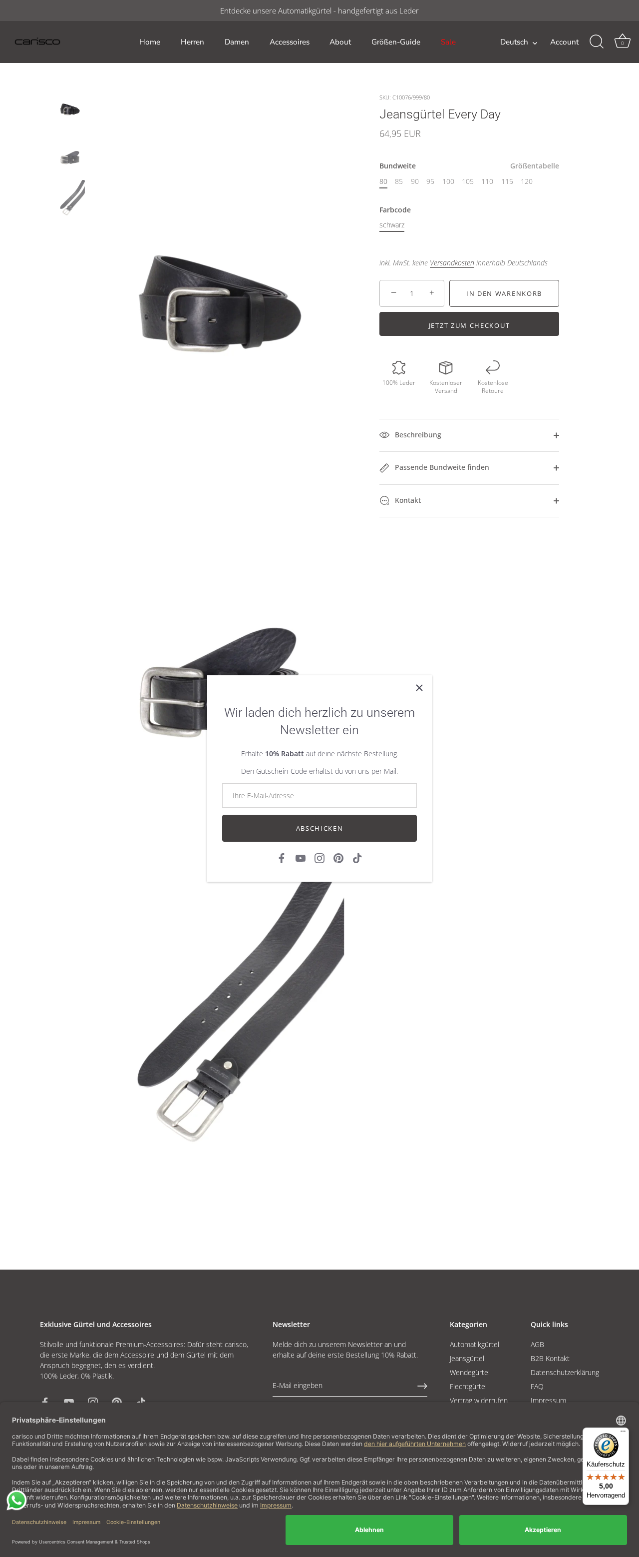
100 (448, 181)
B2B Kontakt (550, 1358)
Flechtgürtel (468, 1386)
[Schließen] (419, 688)
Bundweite (469, 166)
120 (527, 181)
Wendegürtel (470, 1372)
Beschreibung (417, 434)
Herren (192, 42)
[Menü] (623, 1434)
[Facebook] (282, 857)
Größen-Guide (395, 42)
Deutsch (514, 42)
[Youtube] (301, 857)
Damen (237, 42)
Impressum (548, 1400)
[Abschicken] (422, 1386)
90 (415, 181)
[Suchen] (597, 42)
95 (430, 181)
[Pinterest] (338, 857)
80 (383, 181)
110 (487, 181)
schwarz (391, 225)
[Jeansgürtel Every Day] (69, 104)
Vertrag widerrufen (479, 1400)
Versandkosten (452, 262)
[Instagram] (319, 857)
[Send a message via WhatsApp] (16, 1500)
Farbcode (395, 210)
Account (564, 42)
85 (399, 181)
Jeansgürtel (467, 1358)
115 (507, 181)
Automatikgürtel (474, 1344)
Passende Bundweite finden (441, 467)
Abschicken (319, 828)
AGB (537, 1344)
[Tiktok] (357, 857)
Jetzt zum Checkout (469, 325)
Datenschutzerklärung (565, 1372)
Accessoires (290, 42)
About (340, 42)
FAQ (537, 1386)
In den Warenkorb (504, 293)
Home (149, 42)
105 (468, 181)
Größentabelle (534, 166)
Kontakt (407, 500)
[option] (69, 106)
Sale (448, 42)
